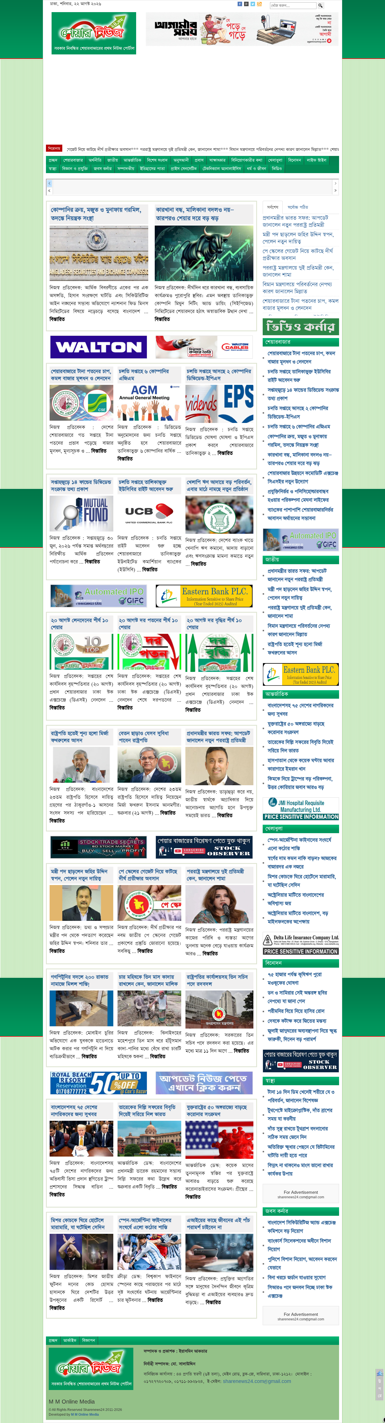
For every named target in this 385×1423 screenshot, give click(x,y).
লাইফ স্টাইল (316, 160)
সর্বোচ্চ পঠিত (298, 207)
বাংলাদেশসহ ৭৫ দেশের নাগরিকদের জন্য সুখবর (74, 1111)
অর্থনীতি (95, 160)
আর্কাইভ (69, 1340)
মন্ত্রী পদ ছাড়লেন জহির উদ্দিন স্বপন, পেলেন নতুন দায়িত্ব (79, 875)
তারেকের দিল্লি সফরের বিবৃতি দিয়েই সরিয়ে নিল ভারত (147, 1111)
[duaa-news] (204, 1084)
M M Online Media (85, 1415)
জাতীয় (112, 160)
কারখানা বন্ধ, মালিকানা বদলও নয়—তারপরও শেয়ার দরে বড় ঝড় (195, 214)
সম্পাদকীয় (126, 169)
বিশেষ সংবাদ (157, 160)
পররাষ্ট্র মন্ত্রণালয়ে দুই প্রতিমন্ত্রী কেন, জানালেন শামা (215, 875)
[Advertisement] (192, 102)
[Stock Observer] (204, 848)
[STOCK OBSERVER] (301, 1062)
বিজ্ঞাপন (88, 1340)
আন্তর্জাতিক (132, 160)
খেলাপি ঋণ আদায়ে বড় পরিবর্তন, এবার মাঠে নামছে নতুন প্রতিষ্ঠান (219, 486)
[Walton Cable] (204, 347)
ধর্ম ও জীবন (256, 169)
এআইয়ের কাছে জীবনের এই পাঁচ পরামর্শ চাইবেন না (218, 1224)
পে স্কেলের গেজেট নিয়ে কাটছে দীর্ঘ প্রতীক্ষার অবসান (148, 875)
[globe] (98, 597)
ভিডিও (277, 169)
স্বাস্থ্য (52, 169)
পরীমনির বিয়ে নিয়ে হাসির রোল (296, 1011)
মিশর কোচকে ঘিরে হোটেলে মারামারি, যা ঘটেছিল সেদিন (78, 1224)
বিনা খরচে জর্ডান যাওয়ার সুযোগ (297, 1277)
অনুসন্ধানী (181, 160)
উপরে (380, 1388)
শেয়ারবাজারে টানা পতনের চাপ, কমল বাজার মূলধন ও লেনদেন (81, 375)
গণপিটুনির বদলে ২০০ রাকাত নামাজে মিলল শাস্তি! (79, 981)
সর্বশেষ (272, 207)
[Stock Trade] (98, 848)
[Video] (301, 329)
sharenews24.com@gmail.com (257, 1381)
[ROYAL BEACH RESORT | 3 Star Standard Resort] (98, 1084)
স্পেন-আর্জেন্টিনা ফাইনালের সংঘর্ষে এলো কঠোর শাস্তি (145, 1224)
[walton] (98, 347)
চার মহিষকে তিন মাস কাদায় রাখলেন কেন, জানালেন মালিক (148, 981)
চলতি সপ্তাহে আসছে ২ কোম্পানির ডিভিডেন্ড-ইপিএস (219, 375)
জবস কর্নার (103, 169)
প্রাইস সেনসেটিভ (184, 169)
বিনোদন (294, 160)
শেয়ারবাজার (73, 160)
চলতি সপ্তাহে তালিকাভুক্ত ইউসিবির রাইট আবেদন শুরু (146, 486)
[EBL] (204, 597)
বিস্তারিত (57, 319)
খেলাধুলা (275, 160)
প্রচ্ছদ (53, 160)
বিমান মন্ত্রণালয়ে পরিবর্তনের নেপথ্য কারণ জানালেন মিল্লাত (297, 288)
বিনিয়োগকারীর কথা (246, 160)
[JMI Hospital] (301, 810)
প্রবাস (199, 160)
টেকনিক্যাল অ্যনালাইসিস (222, 169)
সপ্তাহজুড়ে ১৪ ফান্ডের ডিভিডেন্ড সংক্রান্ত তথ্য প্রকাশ (81, 486)
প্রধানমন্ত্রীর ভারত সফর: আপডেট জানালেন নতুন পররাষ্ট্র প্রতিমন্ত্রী (218, 737)
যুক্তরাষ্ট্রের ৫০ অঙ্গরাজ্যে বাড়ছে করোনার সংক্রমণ (217, 1111)
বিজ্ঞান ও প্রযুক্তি (75, 169)
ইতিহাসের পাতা (152, 169)
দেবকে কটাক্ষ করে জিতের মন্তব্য (297, 1021)
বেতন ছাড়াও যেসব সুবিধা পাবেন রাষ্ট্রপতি (144, 737)
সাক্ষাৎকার (217, 160)
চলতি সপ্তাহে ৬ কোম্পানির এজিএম (299, 426)
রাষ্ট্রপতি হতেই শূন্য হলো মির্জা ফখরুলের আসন (79, 737)
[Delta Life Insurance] (301, 944)
